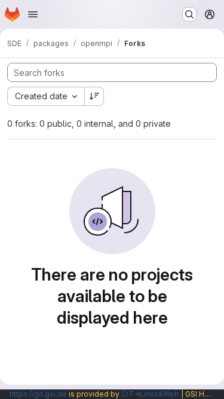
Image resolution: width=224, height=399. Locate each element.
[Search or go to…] (189, 14)
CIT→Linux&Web (150, 393)
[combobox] (45, 96)
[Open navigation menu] (32, 14)
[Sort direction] (94, 96)
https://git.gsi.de (38, 393)
